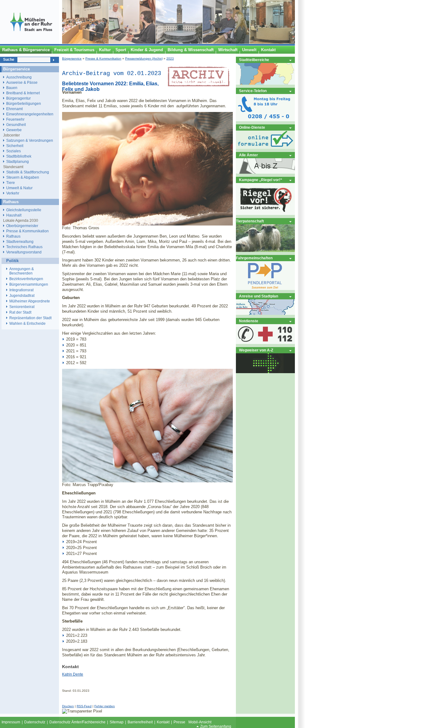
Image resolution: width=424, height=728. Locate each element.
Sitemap (117, 722)
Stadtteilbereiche (254, 60)
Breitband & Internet (23, 93)
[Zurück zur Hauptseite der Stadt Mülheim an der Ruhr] (31, 42)
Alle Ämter (248, 155)
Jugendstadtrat (21, 295)
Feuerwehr (15, 119)
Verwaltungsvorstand (24, 252)
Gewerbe (14, 130)
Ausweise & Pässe (22, 82)
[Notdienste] (265, 342)
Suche (8, 59)
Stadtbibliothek (18, 156)
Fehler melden (104, 706)
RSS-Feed (84, 706)
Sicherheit (14, 146)
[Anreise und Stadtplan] (265, 313)
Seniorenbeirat (21, 307)
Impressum (11, 722)
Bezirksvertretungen (26, 279)
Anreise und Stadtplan (258, 296)
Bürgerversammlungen (28, 284)
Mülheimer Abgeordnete (29, 301)
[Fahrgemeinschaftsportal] (265, 288)
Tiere (10, 183)
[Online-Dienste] (265, 147)
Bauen (11, 88)
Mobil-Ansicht (199, 722)
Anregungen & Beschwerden (21, 271)
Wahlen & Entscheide (27, 323)
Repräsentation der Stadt (30, 318)
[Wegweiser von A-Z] (265, 371)
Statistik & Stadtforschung (27, 172)
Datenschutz (34, 722)
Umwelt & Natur (19, 188)
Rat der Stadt (20, 312)
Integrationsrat (21, 290)
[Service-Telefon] (265, 120)
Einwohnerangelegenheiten (29, 114)
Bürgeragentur (18, 98)
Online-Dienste (252, 127)
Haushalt (13, 215)
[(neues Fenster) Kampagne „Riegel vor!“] (265, 213)
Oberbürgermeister (22, 226)
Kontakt (163, 722)
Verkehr (12, 193)
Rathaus (13, 236)
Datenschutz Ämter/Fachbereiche (77, 722)
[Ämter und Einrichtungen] (265, 172)
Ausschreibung (19, 77)
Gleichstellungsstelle (23, 210)
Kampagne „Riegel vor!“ (260, 180)
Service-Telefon (253, 91)
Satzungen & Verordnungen (29, 140)
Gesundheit (16, 125)
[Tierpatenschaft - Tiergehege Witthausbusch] (265, 250)
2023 (170, 58)
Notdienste (248, 321)
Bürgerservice (72, 58)
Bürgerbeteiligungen (23, 103)
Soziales (13, 151)
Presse (179, 722)
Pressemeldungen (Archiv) (144, 58)
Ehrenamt (14, 109)
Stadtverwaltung (20, 241)
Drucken (68, 706)
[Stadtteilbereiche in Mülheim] (265, 83)
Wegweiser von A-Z (256, 350)
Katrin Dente (72, 674)
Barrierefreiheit (140, 722)
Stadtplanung (17, 161)
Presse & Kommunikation (103, 58)
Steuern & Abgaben (22, 177)
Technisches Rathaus (24, 247)
